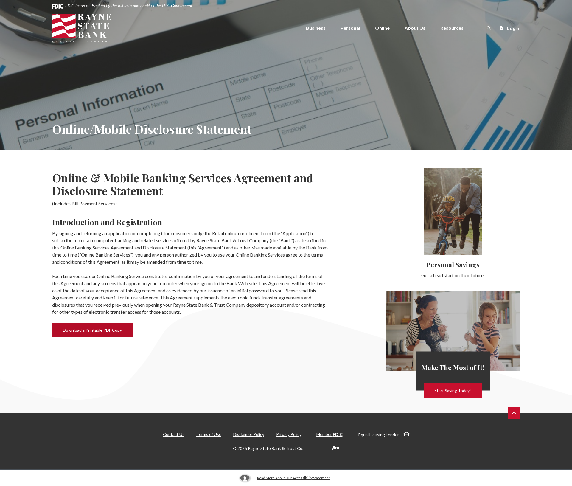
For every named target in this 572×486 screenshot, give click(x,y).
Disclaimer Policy (248, 434)
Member (329, 434)
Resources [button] (452, 28)
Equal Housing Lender (378, 434)
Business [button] (316, 28)
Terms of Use (208, 434)
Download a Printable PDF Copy (98, 330)
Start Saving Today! (452, 390)
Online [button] (382, 28)
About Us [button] (415, 28)
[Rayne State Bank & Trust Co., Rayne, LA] (81, 28)
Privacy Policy (288, 434)
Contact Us (173, 434)
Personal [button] (350, 28)
